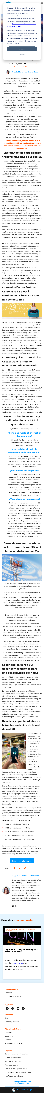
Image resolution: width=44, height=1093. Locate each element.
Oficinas (8, 1040)
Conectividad (32, 64)
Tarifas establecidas (13, 1058)
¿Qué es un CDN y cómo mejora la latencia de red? (21, 950)
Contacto (8, 1032)
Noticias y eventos (12, 1022)
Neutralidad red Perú (13, 1061)
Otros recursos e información (16, 1054)
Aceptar (22, 49)
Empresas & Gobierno (22, 67)
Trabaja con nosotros (13, 996)
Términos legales (11, 1065)
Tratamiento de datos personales (18, 1072)
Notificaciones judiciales (14, 1076)
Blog (6, 1018)
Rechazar (22, 54)
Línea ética (9, 1036)
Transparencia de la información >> (22, 1083)
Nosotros (8, 993)
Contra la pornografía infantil (16, 1069)
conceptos (18, 963)
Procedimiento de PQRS (14, 1043)
